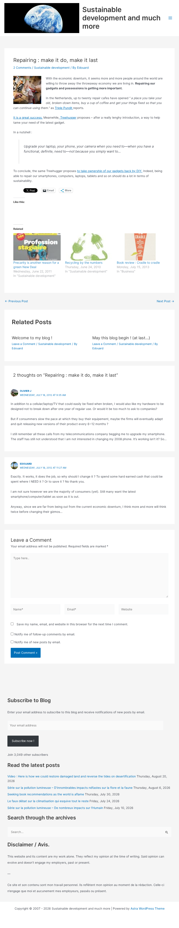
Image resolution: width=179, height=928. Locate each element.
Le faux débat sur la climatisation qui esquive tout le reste (48, 801)
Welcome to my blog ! (32, 337)
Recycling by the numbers (83, 262)
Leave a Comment (23, 344)
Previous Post (16, 301)
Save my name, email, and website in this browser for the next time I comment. (72, 624)
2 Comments (22, 67)
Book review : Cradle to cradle (138, 262)
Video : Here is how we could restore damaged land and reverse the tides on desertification (71, 776)
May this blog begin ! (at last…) (121, 337)
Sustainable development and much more (121, 18)
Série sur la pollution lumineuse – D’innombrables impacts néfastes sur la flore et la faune (70, 787)
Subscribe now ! (23, 741)
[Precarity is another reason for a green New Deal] (37, 246)
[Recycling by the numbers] (88, 246)
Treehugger (67, 117)
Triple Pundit (64, 108)
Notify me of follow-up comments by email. (44, 634)
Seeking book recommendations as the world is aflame (45, 794)
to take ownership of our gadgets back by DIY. (109, 171)
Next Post (165, 301)
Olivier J (25, 390)
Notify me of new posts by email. (37, 642)
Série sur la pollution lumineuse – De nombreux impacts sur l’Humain (55, 808)
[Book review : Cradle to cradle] (140, 246)
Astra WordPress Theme (148, 908)
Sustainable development (52, 67)
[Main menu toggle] (170, 18)
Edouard (26, 463)
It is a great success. (28, 117)
